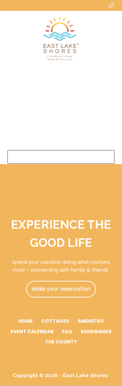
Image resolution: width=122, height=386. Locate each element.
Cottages (55, 321)
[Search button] (107, 156)
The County (61, 342)
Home (25, 321)
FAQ (67, 331)
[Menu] (111, 5)
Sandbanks (96, 331)
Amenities (91, 321)
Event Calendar (32, 331)
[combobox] (55, 157)
